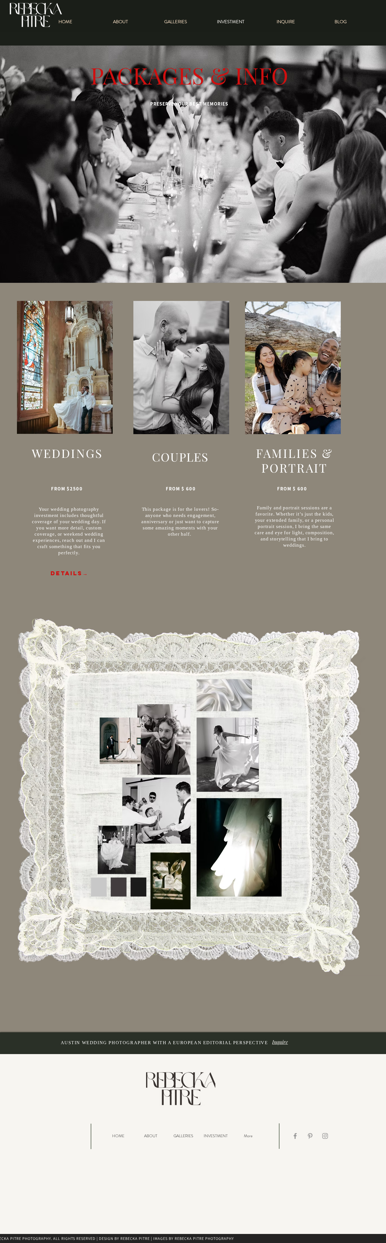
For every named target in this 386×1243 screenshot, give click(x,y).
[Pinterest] (310, 1136)
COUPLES (180, 457)
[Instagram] (325, 1136)
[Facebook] (295, 1136)
